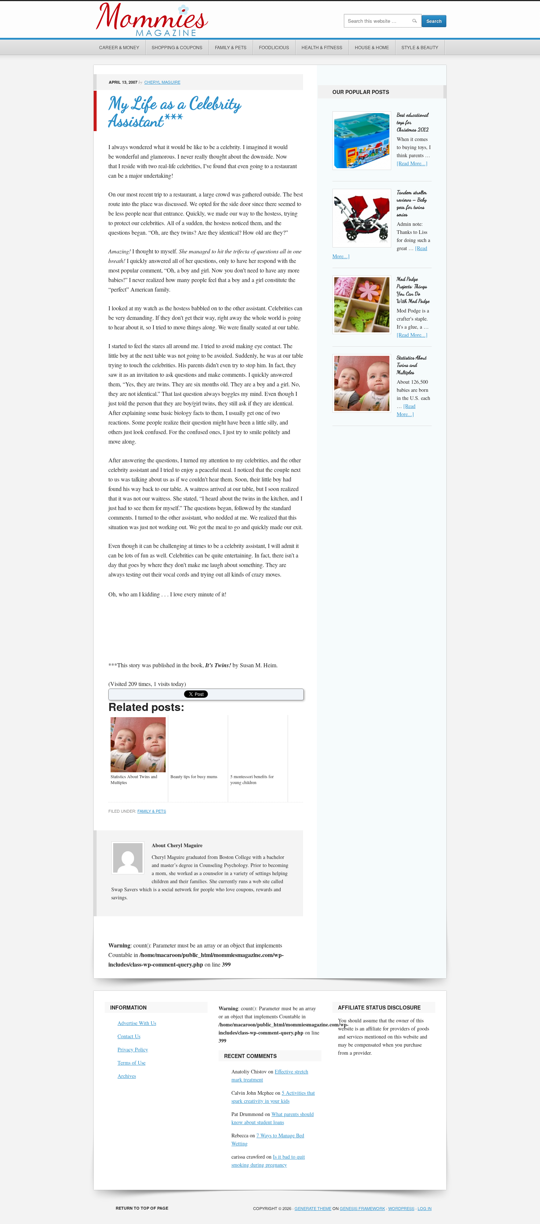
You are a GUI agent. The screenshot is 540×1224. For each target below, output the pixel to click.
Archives (127, 1075)
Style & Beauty (420, 47)
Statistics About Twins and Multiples (411, 364)
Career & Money (119, 47)
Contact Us (129, 1036)
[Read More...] (412, 163)
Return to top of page (142, 1208)
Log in (425, 1208)
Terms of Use (131, 1062)
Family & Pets (230, 47)
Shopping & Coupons (177, 47)
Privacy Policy (133, 1049)
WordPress (401, 1208)
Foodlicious (274, 47)
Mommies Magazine (176, 19)
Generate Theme (313, 1208)
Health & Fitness (322, 47)
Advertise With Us (137, 1022)
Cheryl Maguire (162, 82)
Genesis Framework (362, 1208)
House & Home (372, 47)
